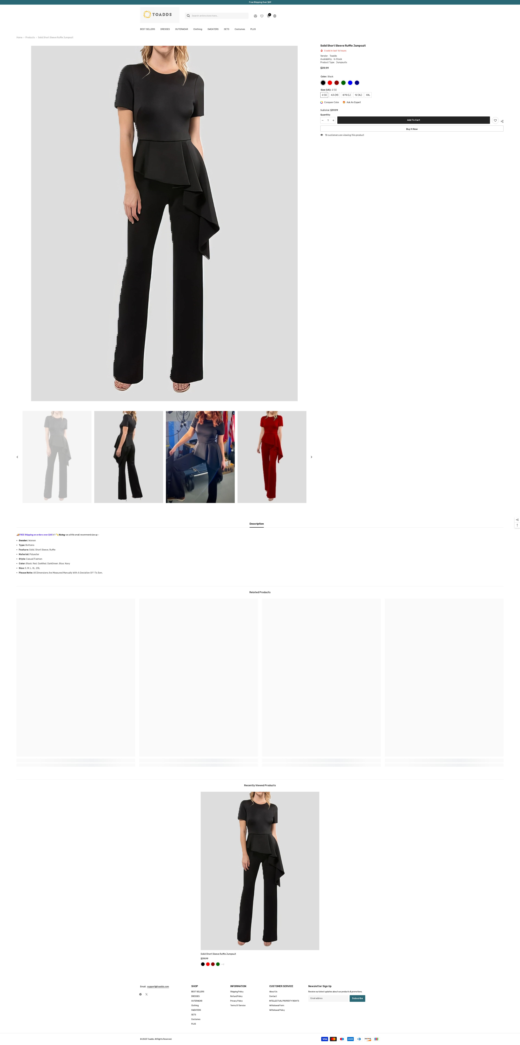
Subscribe (357, 998)
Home (19, 37)
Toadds (333, 56)
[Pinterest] (140, 994)
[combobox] (219, 16)
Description (257, 523)
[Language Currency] (274, 15)
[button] (17, 457)
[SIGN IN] (255, 15)
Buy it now (412, 129)
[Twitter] (146, 994)
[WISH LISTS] (261, 15)
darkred (213, 964)
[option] (164, 223)
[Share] (501, 121)
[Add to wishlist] (495, 120)
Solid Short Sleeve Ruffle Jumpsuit (218, 954)
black (203, 964)
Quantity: (325, 114)
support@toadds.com (158, 986)
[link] (76, 760)
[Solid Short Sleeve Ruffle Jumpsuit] (260, 871)
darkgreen (218, 964)
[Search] (216, 16)
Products (30, 37)
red (208, 964)
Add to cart (413, 120)
